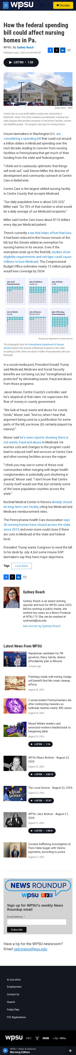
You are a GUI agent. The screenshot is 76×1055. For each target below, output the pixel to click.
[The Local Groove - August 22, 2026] (15, 793)
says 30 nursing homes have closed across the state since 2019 (37, 524)
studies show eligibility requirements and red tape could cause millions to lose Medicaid (37, 256)
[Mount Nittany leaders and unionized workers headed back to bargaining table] (15, 729)
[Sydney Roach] (11, 597)
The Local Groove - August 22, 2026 (50, 787)
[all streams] (71, 1050)
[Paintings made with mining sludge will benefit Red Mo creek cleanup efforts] (15, 682)
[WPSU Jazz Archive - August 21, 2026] (15, 819)
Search (11, 1002)
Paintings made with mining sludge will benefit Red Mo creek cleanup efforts (49, 680)
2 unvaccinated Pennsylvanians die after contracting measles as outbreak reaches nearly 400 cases (50, 704)
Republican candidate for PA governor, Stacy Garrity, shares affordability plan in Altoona (46, 657)
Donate (65, 5)
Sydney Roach (25, 47)
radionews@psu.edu (30, 949)
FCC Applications (16, 1017)
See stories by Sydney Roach (42, 626)
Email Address (16, 916)
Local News (21, 565)
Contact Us (13, 994)
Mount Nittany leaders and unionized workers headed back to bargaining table (49, 727)
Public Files (13, 1009)
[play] (5, 1050)
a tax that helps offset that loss (49, 233)
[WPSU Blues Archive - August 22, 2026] (15, 763)
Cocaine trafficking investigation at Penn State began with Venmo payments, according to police (49, 848)
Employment (14, 987)
